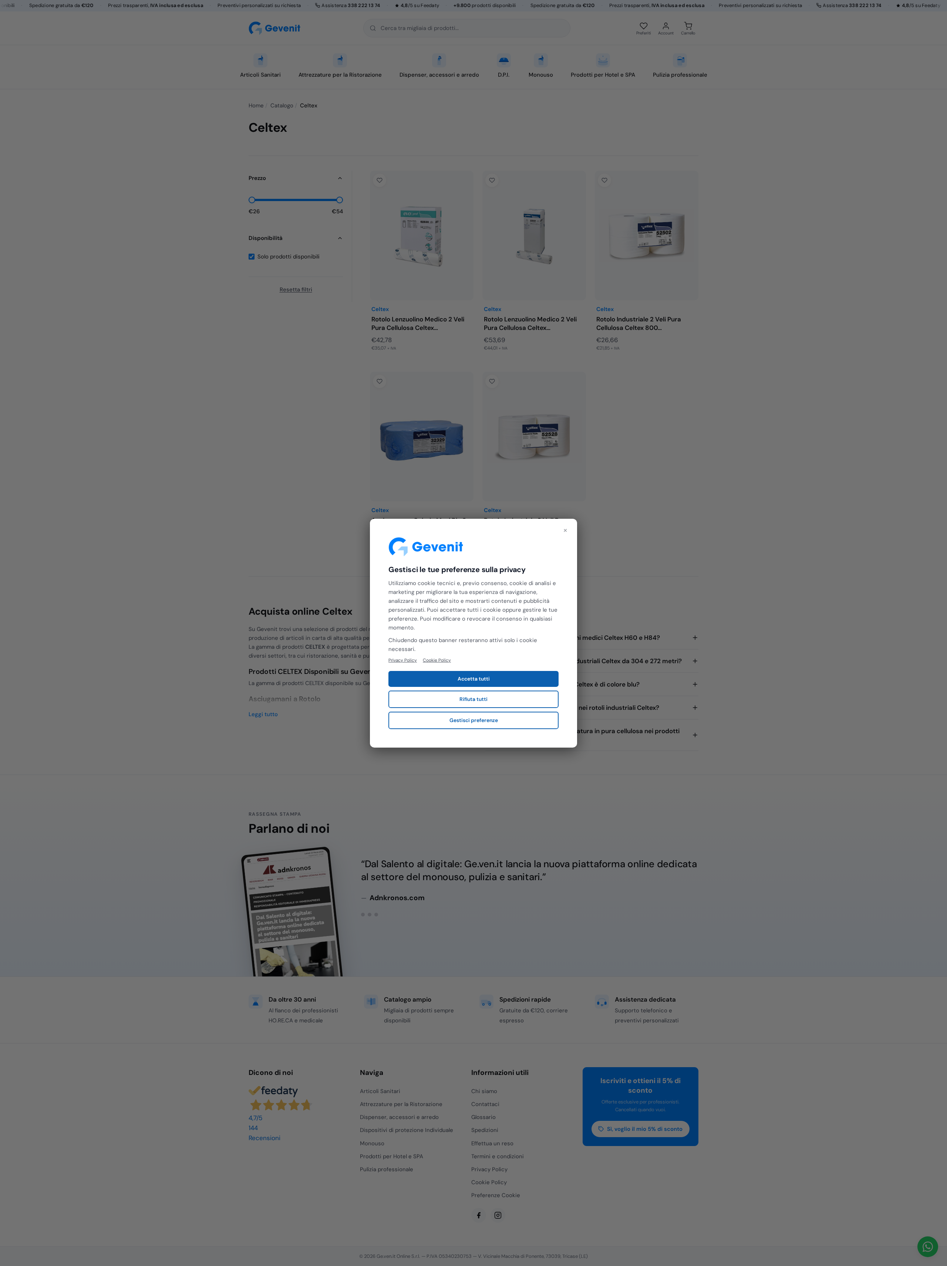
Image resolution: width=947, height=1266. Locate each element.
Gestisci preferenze (473, 720)
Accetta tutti (474, 678)
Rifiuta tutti (473, 699)
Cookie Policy (437, 660)
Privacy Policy (402, 660)
